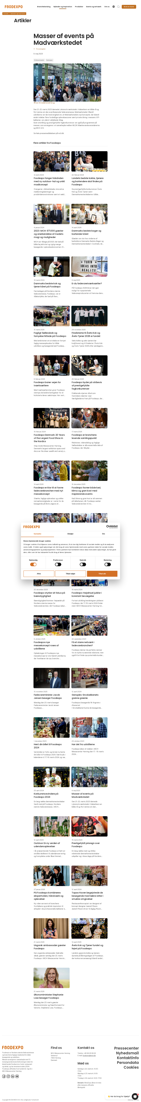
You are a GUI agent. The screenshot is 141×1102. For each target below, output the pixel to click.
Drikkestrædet (39, 60)
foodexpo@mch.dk (89, 1055)
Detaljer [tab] (71, 534)
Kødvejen (49, 60)
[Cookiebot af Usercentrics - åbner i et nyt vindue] (108, 526)
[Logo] (13, 6)
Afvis (39, 574)
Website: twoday (133, 1100)
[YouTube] (17, 1077)
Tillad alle (102, 574)
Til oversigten (40, 49)
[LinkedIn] (12, 1077)
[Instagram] (8, 1077)
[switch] (58, 564)
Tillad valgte (70, 574)
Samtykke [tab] (37, 534)
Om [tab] (103, 534)
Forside (5, 13)
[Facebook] (4, 1077)
